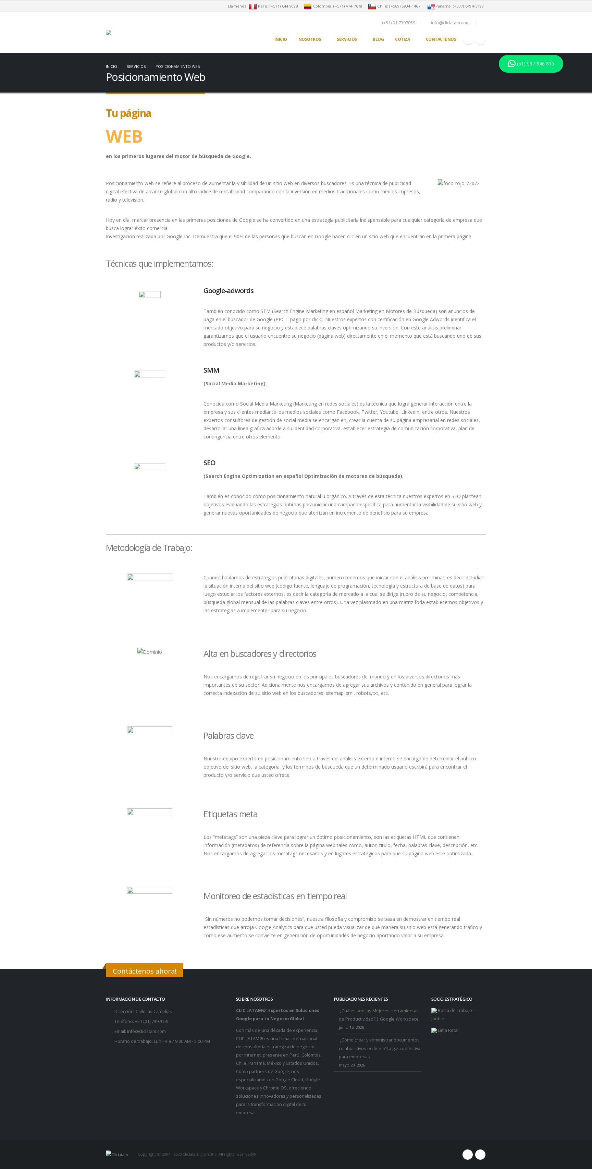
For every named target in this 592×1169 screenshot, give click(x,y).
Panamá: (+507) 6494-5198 (460, 6)
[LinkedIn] (481, 39)
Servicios (347, 39)
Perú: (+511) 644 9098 (277, 6)
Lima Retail (448, 1030)
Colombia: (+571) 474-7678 (338, 6)
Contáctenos (441, 39)
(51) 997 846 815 (534, 63)
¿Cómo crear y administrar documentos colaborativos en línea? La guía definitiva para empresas (379, 1048)
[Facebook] (468, 39)
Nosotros (309, 39)
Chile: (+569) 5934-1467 (400, 6)
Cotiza (402, 39)
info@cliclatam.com (146, 1031)
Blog (378, 39)
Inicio (280, 39)
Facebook (468, 1154)
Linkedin (480, 1154)
